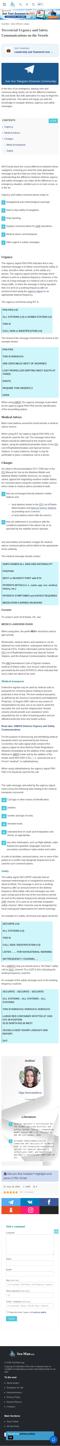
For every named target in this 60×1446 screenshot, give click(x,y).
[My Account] (27, 4)
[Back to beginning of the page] (56, 1231)
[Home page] (12, 4)
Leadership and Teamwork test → (33, 52)
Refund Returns (14, 1402)
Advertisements (14, 1392)
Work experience (18, 1291)
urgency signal (35, 291)
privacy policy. (40, 1312)
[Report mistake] (53, 1439)
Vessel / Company (18, 1302)
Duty (12, 1280)
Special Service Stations (43, 508)
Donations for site (15, 1387)
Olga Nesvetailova (30, 1092)
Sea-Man (5, 24)
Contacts (11, 1406)
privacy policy (27, 1434)
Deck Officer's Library (20, 24)
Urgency (8, 127)
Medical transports (16, 145)
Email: (9, 1270)
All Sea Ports (13, 1426)
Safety (10, 151)
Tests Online (12, 1421)
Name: (9, 1259)
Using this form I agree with (27, 1312)
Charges (8, 139)
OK (10, 1437)
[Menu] (4, 4)
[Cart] (33, 4)
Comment (10, 1233)
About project (13, 1383)
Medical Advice (12, 133)
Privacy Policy (13, 1397)
